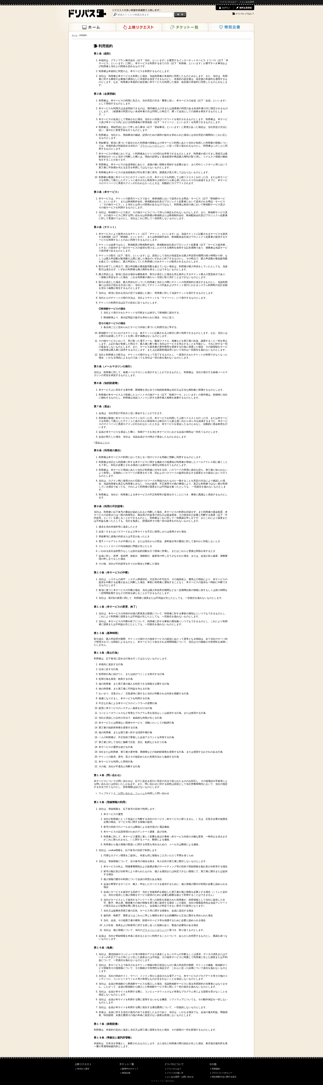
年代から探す (83, 1069)
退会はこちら (102, 442)
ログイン (226, 8)
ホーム (92, 27)
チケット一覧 (184, 27)
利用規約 (216, 1069)
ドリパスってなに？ (245, 14)
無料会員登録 (245, 8)
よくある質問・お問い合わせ (180, 1077)
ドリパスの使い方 (175, 1073)
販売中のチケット (130, 1069)
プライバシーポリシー (152, 145)
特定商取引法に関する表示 (224, 1077)
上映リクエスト (138, 27)
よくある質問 (248, 2)
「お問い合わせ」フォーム (130, 793)
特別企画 (230, 27)
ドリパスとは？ (229, 2)
